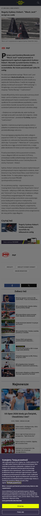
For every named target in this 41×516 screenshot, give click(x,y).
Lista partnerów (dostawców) (12, 501)
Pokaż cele (20, 512)
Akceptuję (20, 506)
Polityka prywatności (14, 483)
